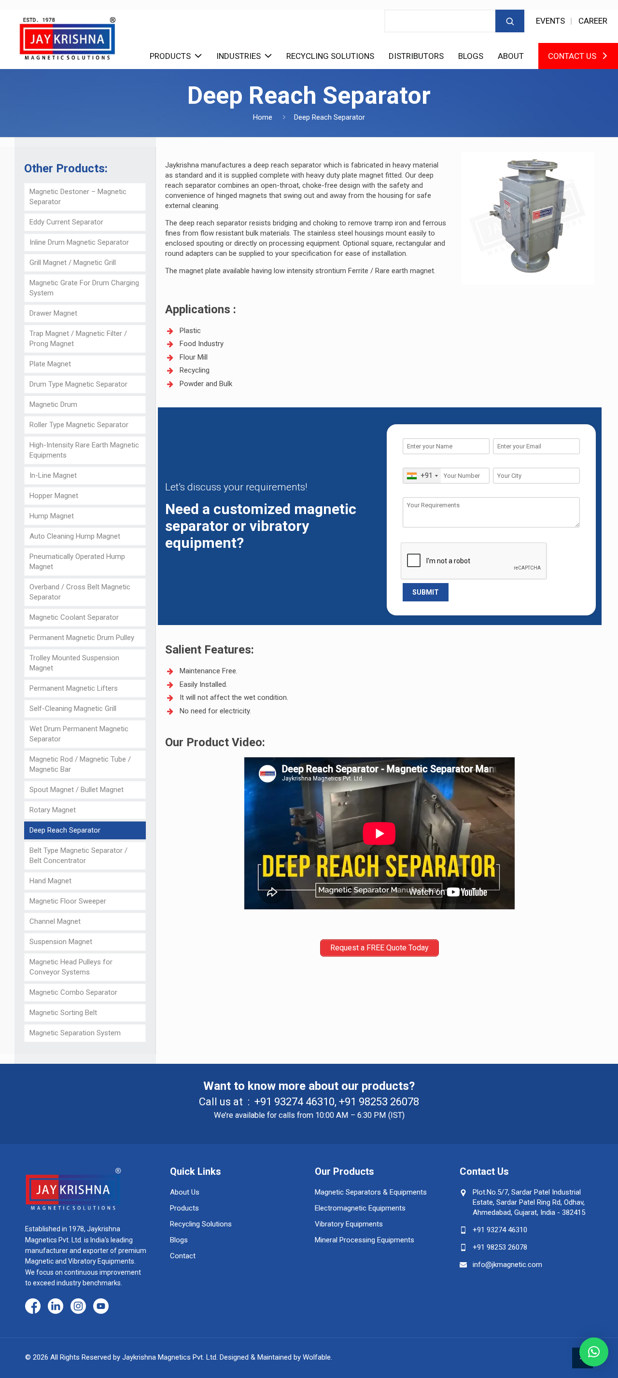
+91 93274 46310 (294, 1102)
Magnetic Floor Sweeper (67, 901)
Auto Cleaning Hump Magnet (74, 536)
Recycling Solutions (330, 56)
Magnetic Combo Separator (73, 992)
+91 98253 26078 (379, 1102)
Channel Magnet (55, 921)
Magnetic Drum (53, 404)
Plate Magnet (50, 364)
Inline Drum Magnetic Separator (79, 242)
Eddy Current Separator (66, 222)
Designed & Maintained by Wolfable (275, 1357)
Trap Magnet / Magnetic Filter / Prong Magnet (78, 338)
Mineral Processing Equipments (364, 1240)
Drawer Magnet (53, 313)
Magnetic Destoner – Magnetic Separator (77, 196)
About (511, 56)
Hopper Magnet (53, 495)
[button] (593, 1351)
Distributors (416, 56)
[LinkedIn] (55, 1307)
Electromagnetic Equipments (360, 1208)
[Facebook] (33, 1307)
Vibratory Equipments (349, 1224)
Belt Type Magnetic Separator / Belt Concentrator (78, 855)
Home (262, 117)
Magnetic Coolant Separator (74, 617)
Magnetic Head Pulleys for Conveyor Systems (70, 967)
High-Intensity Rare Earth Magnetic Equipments (84, 450)
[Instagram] (78, 1307)
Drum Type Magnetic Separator (78, 384)
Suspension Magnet (60, 941)
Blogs (470, 56)
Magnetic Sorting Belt (63, 1012)
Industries (238, 56)
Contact (183, 1256)
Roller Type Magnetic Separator (78, 424)
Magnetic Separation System (75, 1033)
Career (592, 21)
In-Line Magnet (53, 475)
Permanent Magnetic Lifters (73, 688)
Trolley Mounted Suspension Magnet (74, 663)
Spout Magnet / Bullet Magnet (76, 789)
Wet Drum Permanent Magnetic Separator (78, 733)
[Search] (509, 21)
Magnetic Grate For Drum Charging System (84, 287)
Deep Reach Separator (64, 830)
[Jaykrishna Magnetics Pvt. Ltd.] (67, 35)
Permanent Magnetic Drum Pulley (81, 637)
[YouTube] (101, 1307)
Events (550, 21)
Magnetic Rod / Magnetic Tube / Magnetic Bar (80, 764)
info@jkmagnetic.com (507, 1264)
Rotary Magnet (52, 810)
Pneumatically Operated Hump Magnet (77, 561)
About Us (184, 1192)
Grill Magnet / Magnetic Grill (72, 262)
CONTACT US (572, 56)
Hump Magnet (51, 516)
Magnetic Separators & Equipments (371, 1192)
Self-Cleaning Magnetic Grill (72, 708)
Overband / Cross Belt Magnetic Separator (79, 592)
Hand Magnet (50, 881)
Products (170, 56)
